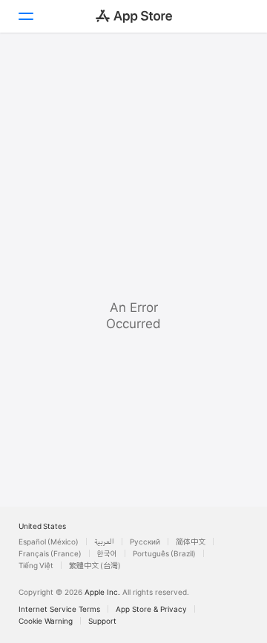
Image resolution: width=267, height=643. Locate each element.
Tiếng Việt (36, 565)
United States (42, 526)
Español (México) (49, 541)
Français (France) (50, 553)
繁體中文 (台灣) (95, 565)
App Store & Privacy (151, 609)
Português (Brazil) (164, 553)
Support (102, 620)
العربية (104, 541)
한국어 (107, 553)
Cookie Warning (46, 620)
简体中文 (190, 541)
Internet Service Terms (59, 609)
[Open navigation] (25, 16)
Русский (145, 541)
